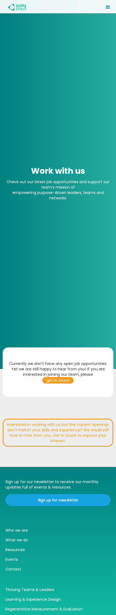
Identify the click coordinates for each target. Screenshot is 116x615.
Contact (13, 569)
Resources (15, 549)
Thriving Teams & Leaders (29, 589)
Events (11, 559)
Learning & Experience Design (33, 599)
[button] (108, 7)
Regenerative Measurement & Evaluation (44, 609)
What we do (16, 540)
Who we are (16, 530)
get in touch (58, 380)
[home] (15, 6)
